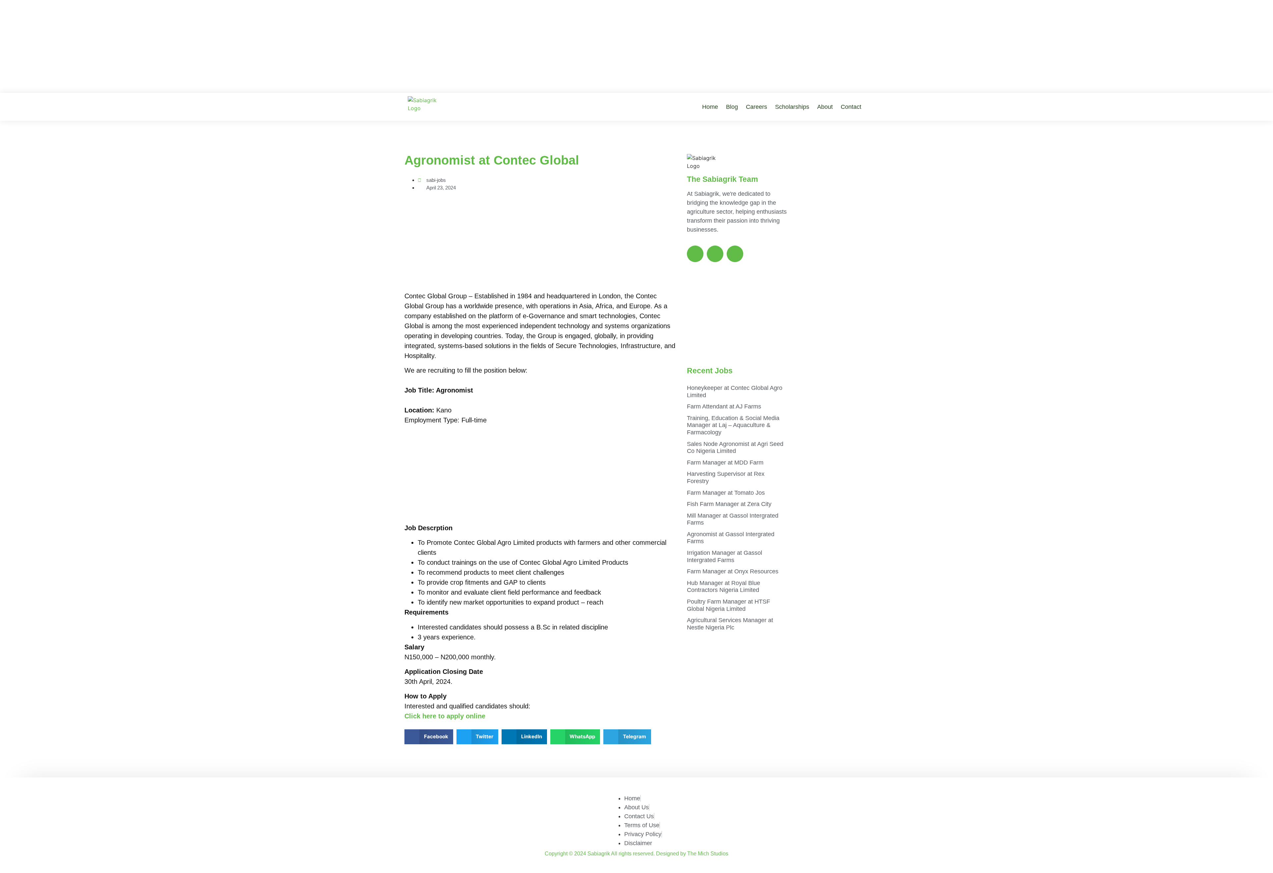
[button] (428, 736)
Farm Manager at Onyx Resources (732, 571)
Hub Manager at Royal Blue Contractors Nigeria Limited (723, 587)
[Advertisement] (636, 46)
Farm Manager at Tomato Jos (726, 492)
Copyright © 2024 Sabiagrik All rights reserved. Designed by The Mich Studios (636, 853)
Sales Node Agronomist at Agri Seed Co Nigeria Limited (735, 448)
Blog (732, 107)
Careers (756, 107)
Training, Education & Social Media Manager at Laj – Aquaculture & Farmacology (733, 425)
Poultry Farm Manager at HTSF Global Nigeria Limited (728, 605)
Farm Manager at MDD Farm (725, 462)
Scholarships (792, 107)
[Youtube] (735, 254)
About (825, 107)
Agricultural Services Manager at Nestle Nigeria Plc (730, 624)
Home (710, 107)
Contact (851, 107)
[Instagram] (715, 254)
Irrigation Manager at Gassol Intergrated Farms (724, 556)
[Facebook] (695, 254)
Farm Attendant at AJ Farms (724, 406)
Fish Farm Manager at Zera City (729, 504)
